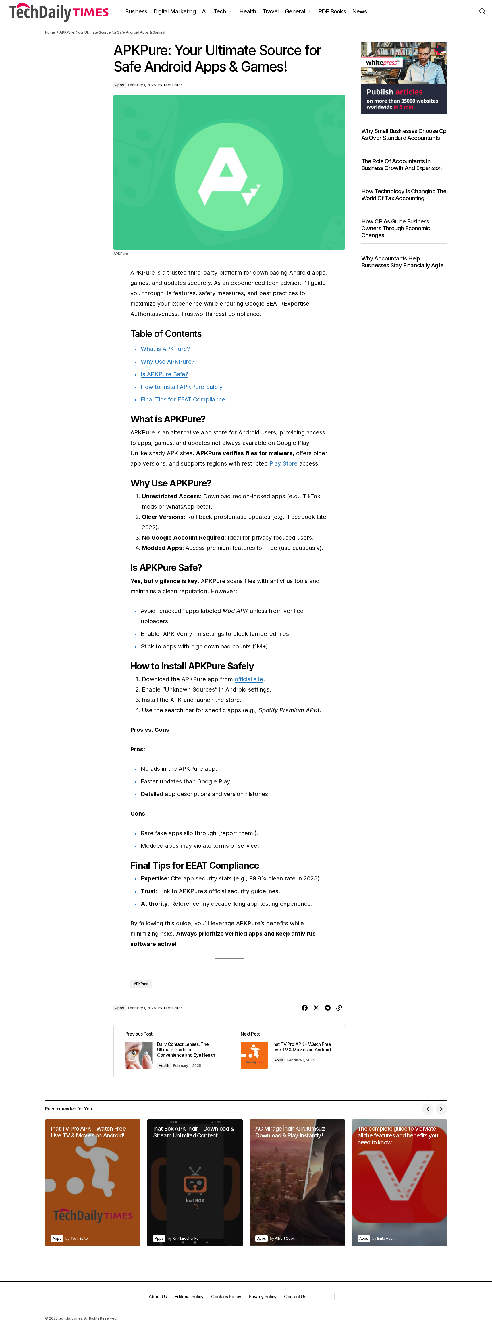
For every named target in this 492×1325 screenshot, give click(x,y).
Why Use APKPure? (167, 361)
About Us (157, 1296)
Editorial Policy (189, 1296)
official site (249, 679)
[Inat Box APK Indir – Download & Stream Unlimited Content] (195, 1183)
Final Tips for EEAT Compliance (183, 399)
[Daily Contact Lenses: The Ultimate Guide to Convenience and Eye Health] (171, 1051)
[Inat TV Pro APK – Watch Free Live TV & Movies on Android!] (287, 1051)
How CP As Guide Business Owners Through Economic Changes (395, 228)
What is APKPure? (165, 348)
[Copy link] (339, 1008)
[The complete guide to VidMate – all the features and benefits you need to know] (399, 1183)
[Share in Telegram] (327, 1008)
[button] (482, 11)
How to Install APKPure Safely (182, 386)
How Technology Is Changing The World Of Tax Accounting (404, 194)
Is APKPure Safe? (164, 374)
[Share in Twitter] (316, 1008)
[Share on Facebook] (304, 1008)
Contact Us (295, 1296)
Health (164, 1065)
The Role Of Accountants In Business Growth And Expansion (401, 164)
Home (50, 32)
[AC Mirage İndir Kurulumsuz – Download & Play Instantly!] (297, 1183)
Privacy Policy (263, 1296)
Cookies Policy (226, 1296)
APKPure (141, 984)
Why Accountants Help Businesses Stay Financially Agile (402, 262)
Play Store (283, 463)
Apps (119, 85)
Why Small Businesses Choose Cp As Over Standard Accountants (404, 134)
